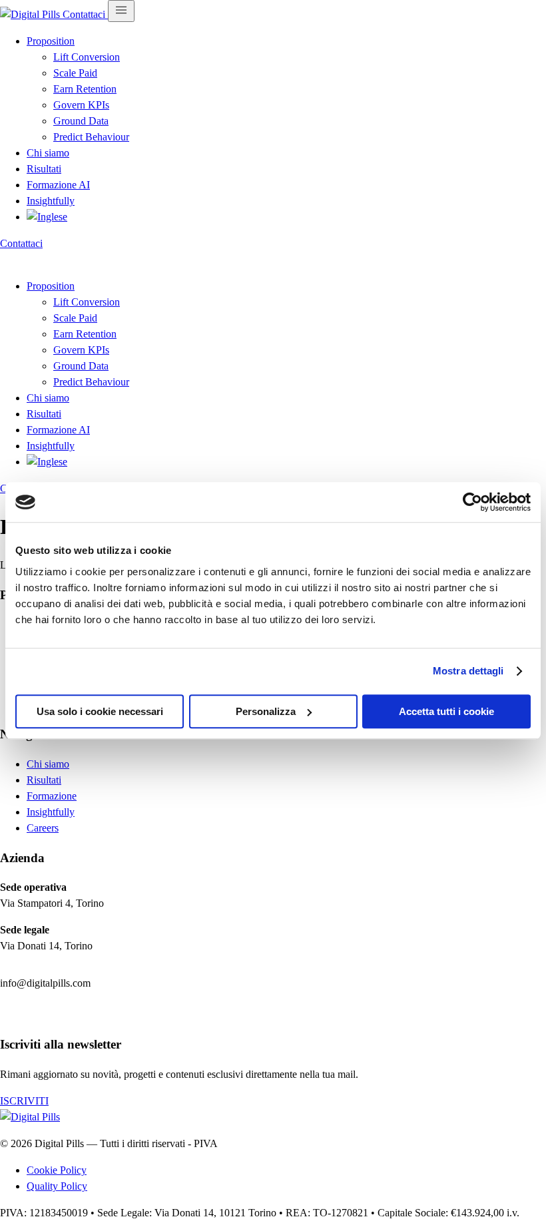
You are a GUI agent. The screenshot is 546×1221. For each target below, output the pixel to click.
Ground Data (81, 120)
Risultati (44, 168)
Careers (43, 828)
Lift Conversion (86, 57)
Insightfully (51, 200)
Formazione (52, 796)
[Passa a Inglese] (47, 216)
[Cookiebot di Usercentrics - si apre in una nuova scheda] (472, 502)
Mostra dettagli (468, 670)
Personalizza (266, 711)
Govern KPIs (81, 105)
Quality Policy (57, 1186)
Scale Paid (75, 73)
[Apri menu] (121, 11)
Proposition (51, 41)
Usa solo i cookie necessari (100, 711)
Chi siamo (48, 152)
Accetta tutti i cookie (446, 711)
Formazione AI (58, 184)
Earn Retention (85, 89)
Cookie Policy (57, 1170)
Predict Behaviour (91, 136)
